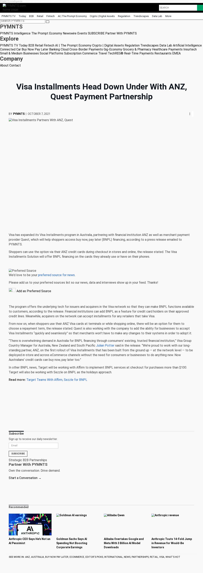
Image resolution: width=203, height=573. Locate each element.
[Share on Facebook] (183, 114)
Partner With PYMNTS (90, 1)
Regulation (124, 16)
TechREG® (115, 53)
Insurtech (190, 49)
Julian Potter (105, 345)
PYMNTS (19, 113)
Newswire (52, 1)
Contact (198, 1)
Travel (102, 53)
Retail (40, 16)
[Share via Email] (188, 114)
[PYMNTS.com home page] (16, 7)
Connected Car (10, 49)
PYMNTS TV (8, 16)
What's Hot (173, 557)
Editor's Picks (94, 557)
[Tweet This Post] (184, 114)
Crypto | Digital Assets (102, 16)
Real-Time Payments (139, 53)
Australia (37, 557)
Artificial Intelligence (187, 45)
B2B (31, 16)
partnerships (140, 557)
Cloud (65, 49)
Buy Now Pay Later (35, 49)
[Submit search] (47, 22)
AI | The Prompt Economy (72, 16)
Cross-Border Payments (86, 49)
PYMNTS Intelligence (11, 1)
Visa (161, 557)
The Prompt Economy (34, 1)
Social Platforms (51, 53)
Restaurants (162, 53)
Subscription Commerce (81, 53)
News (127, 557)
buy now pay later (56, 557)
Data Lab (157, 16)
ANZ (27, 557)
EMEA (176, 53)
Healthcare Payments (167, 49)
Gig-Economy (113, 49)
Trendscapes (141, 16)
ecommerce (77, 557)
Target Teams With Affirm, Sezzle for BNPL (56, 380)
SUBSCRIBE (72, 1)
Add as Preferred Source (33, 291)
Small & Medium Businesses (19, 53)
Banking (54, 49)
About (191, 1)
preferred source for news (56, 275)
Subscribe (18, 453)
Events (62, 1)
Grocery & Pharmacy (137, 49)
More (168, 16)
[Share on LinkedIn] (186, 114)
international (113, 557)
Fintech (50, 16)
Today (22, 16)
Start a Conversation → (25, 478)
